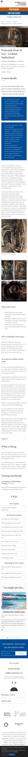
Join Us (21, 653)
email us (8, 66)
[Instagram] (15, 682)
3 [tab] (11, 638)
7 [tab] (20, 638)
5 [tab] (16, 638)
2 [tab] (9, 638)
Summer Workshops (14, 17)
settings (16, 751)
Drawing (14, 21)
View (25, 44)
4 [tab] (14, 638)
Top (14, 689)
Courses (8, 21)
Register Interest (6, 72)
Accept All (12, 754)
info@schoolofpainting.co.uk (14, 673)
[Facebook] (12, 682)
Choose (4, 754)
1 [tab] (7, 638)
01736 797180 (14, 669)
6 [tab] (18, 638)
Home (2, 21)
